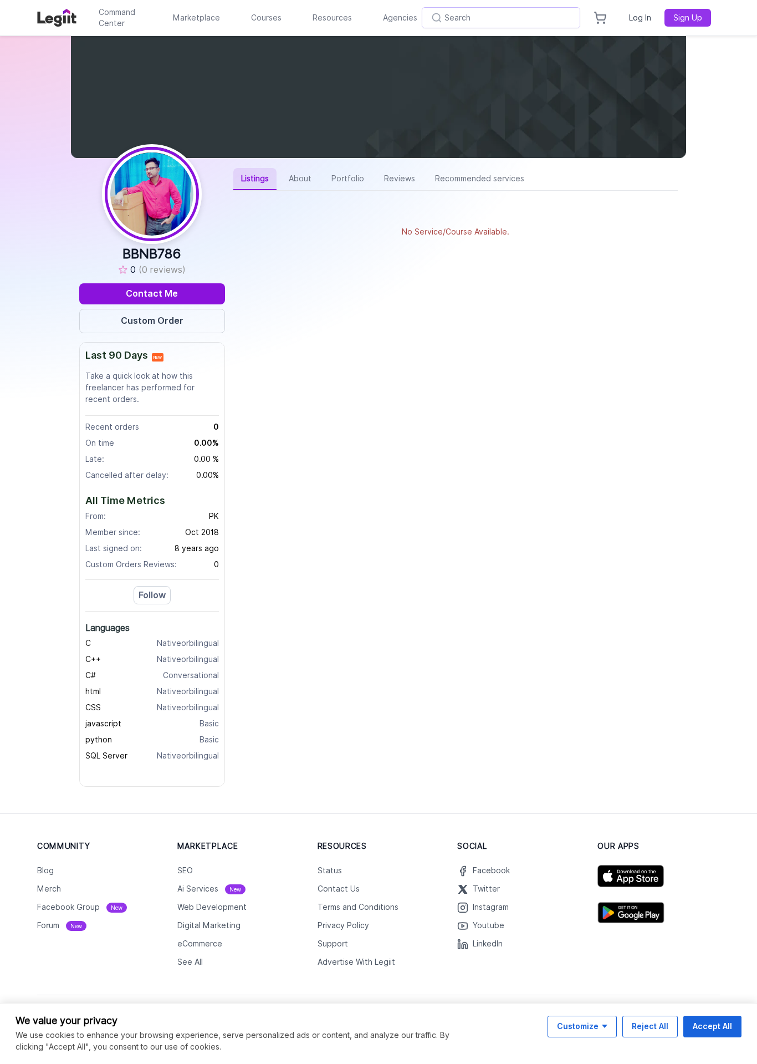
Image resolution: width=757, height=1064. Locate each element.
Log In (640, 17)
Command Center (117, 18)
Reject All (650, 1026)
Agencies (400, 17)
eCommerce (199, 943)
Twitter (486, 888)
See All (190, 962)
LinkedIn (488, 943)
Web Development (212, 907)
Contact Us (339, 888)
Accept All (712, 1026)
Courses (266, 17)
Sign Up (687, 17)
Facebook (491, 870)
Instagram (491, 907)
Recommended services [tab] (479, 178)
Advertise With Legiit (356, 962)
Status (330, 870)
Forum (59, 925)
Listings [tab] (255, 178)
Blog (45, 870)
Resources (332, 17)
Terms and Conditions (358, 907)
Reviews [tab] (399, 178)
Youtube (488, 925)
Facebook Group (79, 907)
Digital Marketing (209, 925)
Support (333, 943)
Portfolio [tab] (347, 178)
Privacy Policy (343, 925)
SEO (185, 870)
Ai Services (209, 888)
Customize (578, 1026)
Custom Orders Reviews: (131, 564)
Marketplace (196, 17)
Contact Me (152, 293)
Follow (152, 595)
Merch (49, 888)
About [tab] (300, 178)
